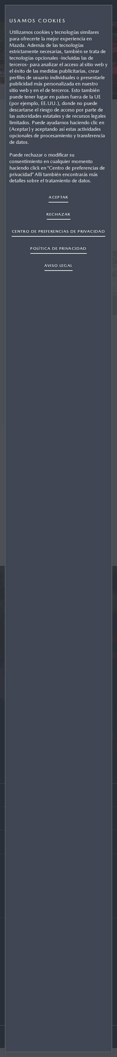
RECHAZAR (58, 214)
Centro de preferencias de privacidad (58, 231)
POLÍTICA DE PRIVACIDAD (58, 248)
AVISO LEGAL (58, 265)
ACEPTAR (58, 197)
